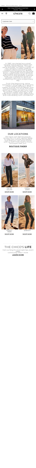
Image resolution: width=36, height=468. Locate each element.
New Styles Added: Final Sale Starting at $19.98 (18, 8)
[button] (33, 13)
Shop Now (16, 9)
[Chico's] (18, 13)
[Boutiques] (6, 13)
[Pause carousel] (34, 9)
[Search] (29, 13)
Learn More (18, 255)
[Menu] (2, 13)
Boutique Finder (18, 146)
